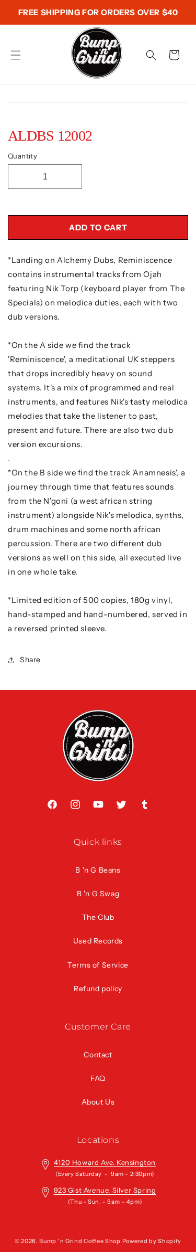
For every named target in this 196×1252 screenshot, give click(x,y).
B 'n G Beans (97, 870)
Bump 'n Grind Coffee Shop (80, 1241)
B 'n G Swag (98, 893)
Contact (98, 1054)
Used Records (98, 941)
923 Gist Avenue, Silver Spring (105, 1190)
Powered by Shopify (152, 1241)
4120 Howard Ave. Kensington (105, 1162)
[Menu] (15, 55)
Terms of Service (98, 965)
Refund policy (98, 988)
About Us (98, 1102)
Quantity (22, 156)
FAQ (98, 1078)
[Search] (151, 55)
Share (30, 659)
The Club (98, 917)
